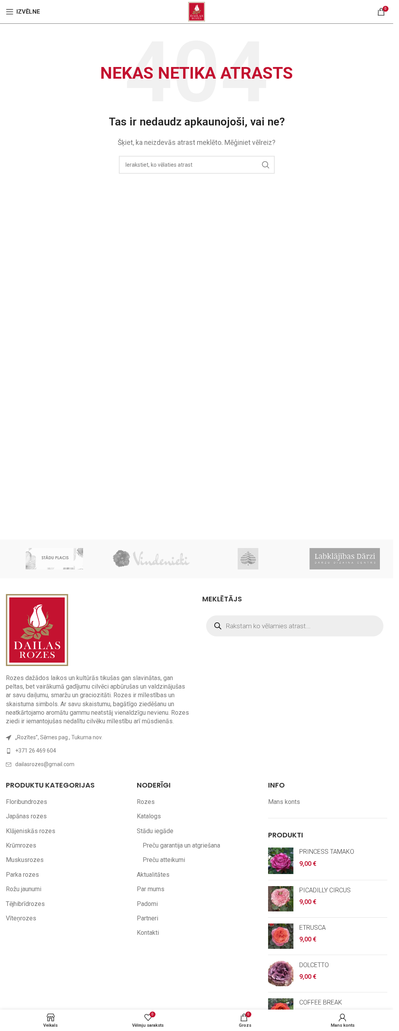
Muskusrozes (25, 860)
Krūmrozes (21, 845)
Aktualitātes (153, 874)
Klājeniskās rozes (30, 831)
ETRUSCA (312, 927)
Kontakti (148, 932)
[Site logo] (196, 11)
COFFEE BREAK (320, 1002)
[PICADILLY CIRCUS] (280, 898)
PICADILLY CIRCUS (325, 890)
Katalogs (149, 816)
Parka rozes (22, 874)
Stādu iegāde (155, 831)
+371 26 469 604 (35, 750)
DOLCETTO (314, 965)
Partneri (147, 918)
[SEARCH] (266, 165)
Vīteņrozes (21, 918)
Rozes (146, 801)
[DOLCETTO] (280, 973)
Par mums (150, 889)
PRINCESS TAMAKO (326, 851)
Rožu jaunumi (23, 889)
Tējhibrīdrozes (25, 904)
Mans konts (284, 801)
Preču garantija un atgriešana (181, 845)
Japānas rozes (26, 816)
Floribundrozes (26, 801)
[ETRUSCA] (280, 936)
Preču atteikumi (164, 860)
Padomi (147, 904)
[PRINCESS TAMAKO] (280, 861)
